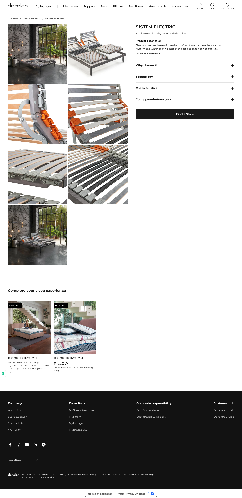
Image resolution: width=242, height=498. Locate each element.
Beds (104, 6)
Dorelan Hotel (223, 410)
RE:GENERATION (22, 358)
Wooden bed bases (54, 18)
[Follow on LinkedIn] (35, 444)
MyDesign (76, 423)
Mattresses (71, 6)
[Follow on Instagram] (18, 444)
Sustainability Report (151, 416)
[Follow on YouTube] (27, 444)
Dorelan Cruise (224, 416)
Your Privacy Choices (131, 493)
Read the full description (148, 53)
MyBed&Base (78, 429)
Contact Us (15, 423)
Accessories (180, 6)
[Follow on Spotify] (43, 444)
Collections (44, 6)
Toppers (89, 6)
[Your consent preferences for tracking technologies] (3, 373)
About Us (14, 410)
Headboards (157, 6)
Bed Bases (136, 6)
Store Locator (17, 416)
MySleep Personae (81, 410)
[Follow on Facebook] (10, 444)
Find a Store (185, 114)
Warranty (14, 429)
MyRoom (75, 416)
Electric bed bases (31, 18)
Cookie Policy (47, 477)
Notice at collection (100, 493)
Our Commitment (149, 410)
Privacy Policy (28, 477)
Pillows (118, 6)
